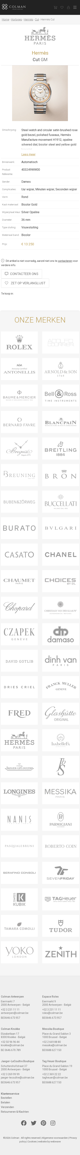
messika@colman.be (54, 1045)
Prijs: (4, 244)
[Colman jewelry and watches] (17, 7)
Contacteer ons (24, 274)
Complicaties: (9, 189)
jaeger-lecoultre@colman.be (17, 1077)
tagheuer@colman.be (55, 1077)
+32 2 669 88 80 (51, 1041)
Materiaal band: (10, 235)
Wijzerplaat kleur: (11, 212)
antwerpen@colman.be (14, 1012)
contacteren (65, 260)
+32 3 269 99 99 (10, 1074)
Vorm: (5, 197)
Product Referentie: (7, 171)
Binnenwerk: (8, 162)
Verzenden (7, 1107)
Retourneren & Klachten (15, 1111)
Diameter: (7, 219)
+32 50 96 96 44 (10, 1041)
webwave (55, 1141)
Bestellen (6, 1097)
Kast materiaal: (10, 204)
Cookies (32, 1141)
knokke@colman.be (12, 1045)
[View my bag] (55, 7)
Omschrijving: (9, 129)
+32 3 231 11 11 (10, 1009)
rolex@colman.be (52, 1012)
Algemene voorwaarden (55, 1137)
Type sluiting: (9, 227)
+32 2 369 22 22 (51, 1074)
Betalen (5, 1102)
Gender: (6, 181)
